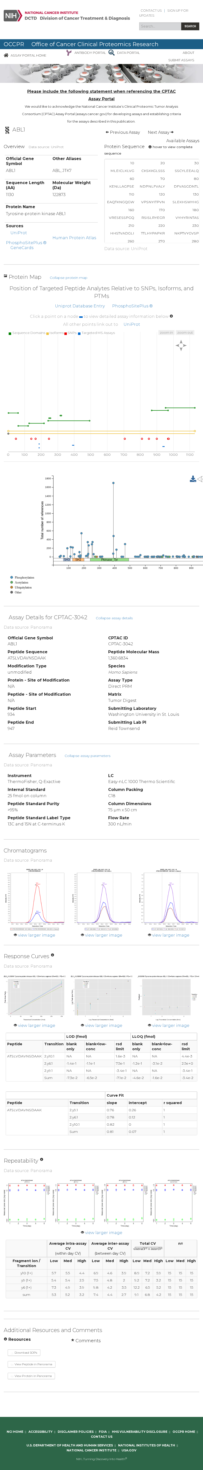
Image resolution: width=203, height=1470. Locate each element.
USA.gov (129, 1450)
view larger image (36, 935)
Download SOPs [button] (25, 1352)
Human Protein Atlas (74, 237)
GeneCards (21, 247)
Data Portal (128, 53)
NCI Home (15, 1432)
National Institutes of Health (146, 1445)
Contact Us (151, 10)
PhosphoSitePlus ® (26, 242)
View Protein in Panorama (33, 1376)
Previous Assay (124, 132)
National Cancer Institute (91, 1450)
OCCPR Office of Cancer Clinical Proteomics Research (81, 44)
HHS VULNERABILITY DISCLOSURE (139, 1432)
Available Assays (182, 140)
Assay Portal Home (28, 55)
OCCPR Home (184, 1432)
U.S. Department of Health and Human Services (69, 1445)
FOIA (103, 1432)
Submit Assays (181, 60)
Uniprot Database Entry (80, 306)
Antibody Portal (90, 53)
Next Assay (159, 132)
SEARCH (190, 26)
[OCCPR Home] (6, 55)
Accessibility (40, 1432)
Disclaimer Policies (76, 1432)
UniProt (18, 232)
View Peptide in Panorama (33, 1364)
